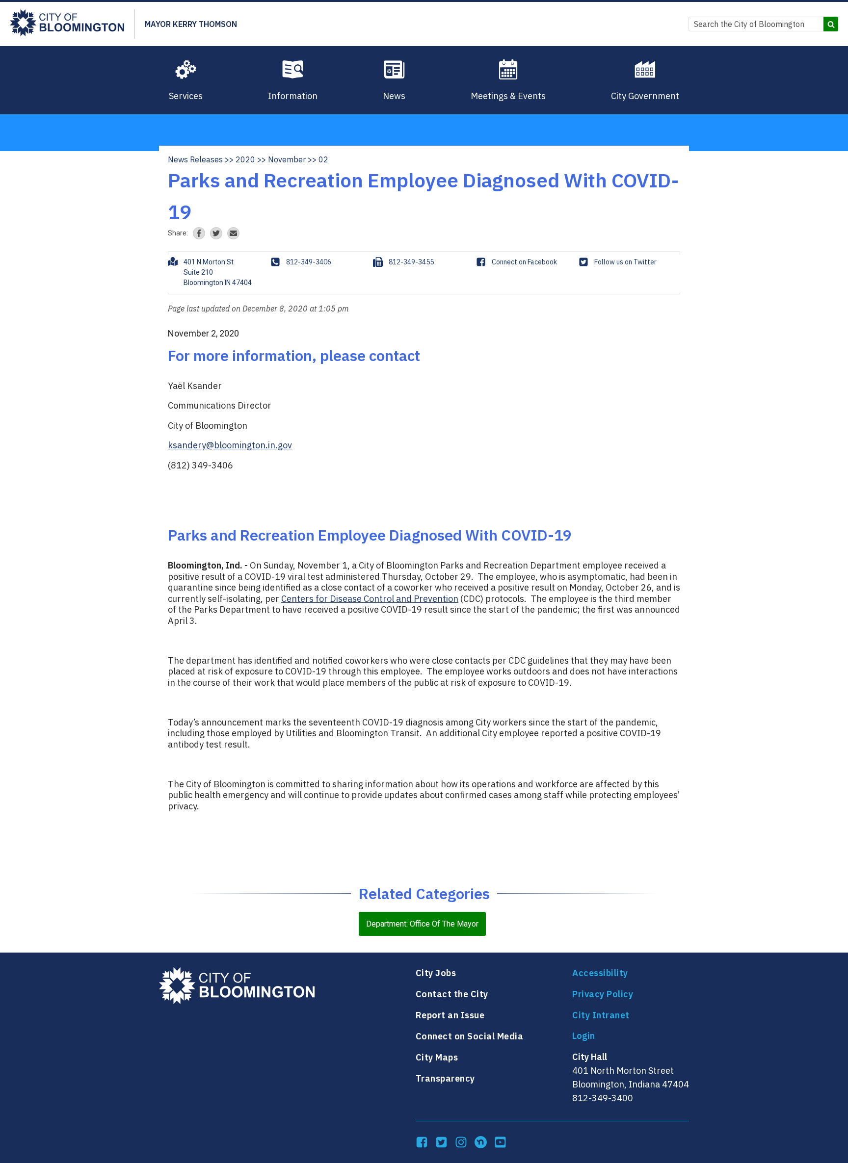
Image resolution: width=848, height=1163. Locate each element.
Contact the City (452, 994)
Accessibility (600, 973)
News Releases (195, 159)
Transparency (445, 1078)
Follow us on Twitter (625, 262)
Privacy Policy (602, 994)
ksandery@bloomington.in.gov (230, 445)
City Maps (437, 1057)
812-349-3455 (411, 262)
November (287, 159)
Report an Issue (450, 1015)
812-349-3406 (308, 262)
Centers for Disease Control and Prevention (369, 598)
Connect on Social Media (470, 1036)
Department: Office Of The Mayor (422, 924)
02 (323, 159)
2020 (245, 159)
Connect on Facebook (524, 262)
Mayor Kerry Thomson (191, 24)
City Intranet (601, 1015)
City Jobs (436, 973)
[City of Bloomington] (67, 24)
